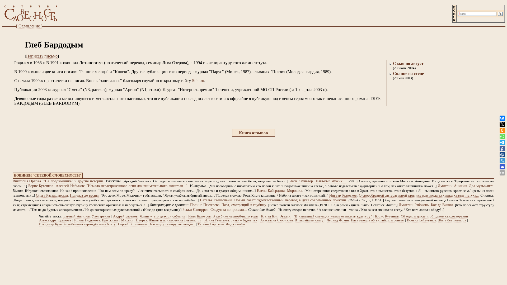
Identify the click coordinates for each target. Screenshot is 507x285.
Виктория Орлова (27, 181)
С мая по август (408, 63)
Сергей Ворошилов (132, 224)
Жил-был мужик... (331, 181)
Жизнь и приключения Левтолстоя (175, 220)
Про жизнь (110, 220)
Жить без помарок (452, 220)
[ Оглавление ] (29, 26)
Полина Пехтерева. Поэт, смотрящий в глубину (228, 205)
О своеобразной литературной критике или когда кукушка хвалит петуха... (419, 195)
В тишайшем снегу (309, 220)
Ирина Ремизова (216, 220)
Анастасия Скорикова (276, 220)
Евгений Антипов (76, 216)
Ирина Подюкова (87, 220)
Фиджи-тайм (235, 224)
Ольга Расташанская (52, 195)
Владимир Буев (50, 224)
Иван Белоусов (199, 216)
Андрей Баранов (125, 216)
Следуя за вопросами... (228, 210)
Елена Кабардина (271, 191)
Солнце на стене (408, 73)
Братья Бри (269, 216)
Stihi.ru (198, 80)
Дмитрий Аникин (452, 186)
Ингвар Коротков (342, 195)
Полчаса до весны (84, 195)
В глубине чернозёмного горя (235, 216)
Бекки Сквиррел (195, 210)
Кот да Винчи (442, 205)
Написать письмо (42, 56)
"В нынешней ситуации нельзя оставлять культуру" (333, 216)
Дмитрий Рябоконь (414, 205)
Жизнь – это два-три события (162, 216)
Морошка (294, 191)
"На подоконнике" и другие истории (73, 181)
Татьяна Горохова (211, 224)
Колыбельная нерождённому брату (89, 224)
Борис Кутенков (41, 186)
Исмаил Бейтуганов (421, 220)
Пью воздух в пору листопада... (171, 224)
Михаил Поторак (134, 220)
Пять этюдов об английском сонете (377, 220)
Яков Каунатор (301, 181)
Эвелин (285, 216)
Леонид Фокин (338, 220)
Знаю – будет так (244, 220)
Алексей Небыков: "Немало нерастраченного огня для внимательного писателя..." (121, 186)
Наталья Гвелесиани (216, 200)
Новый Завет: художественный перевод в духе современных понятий (290, 200)
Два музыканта (481, 186)
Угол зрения (101, 216)
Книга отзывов (253, 133)
